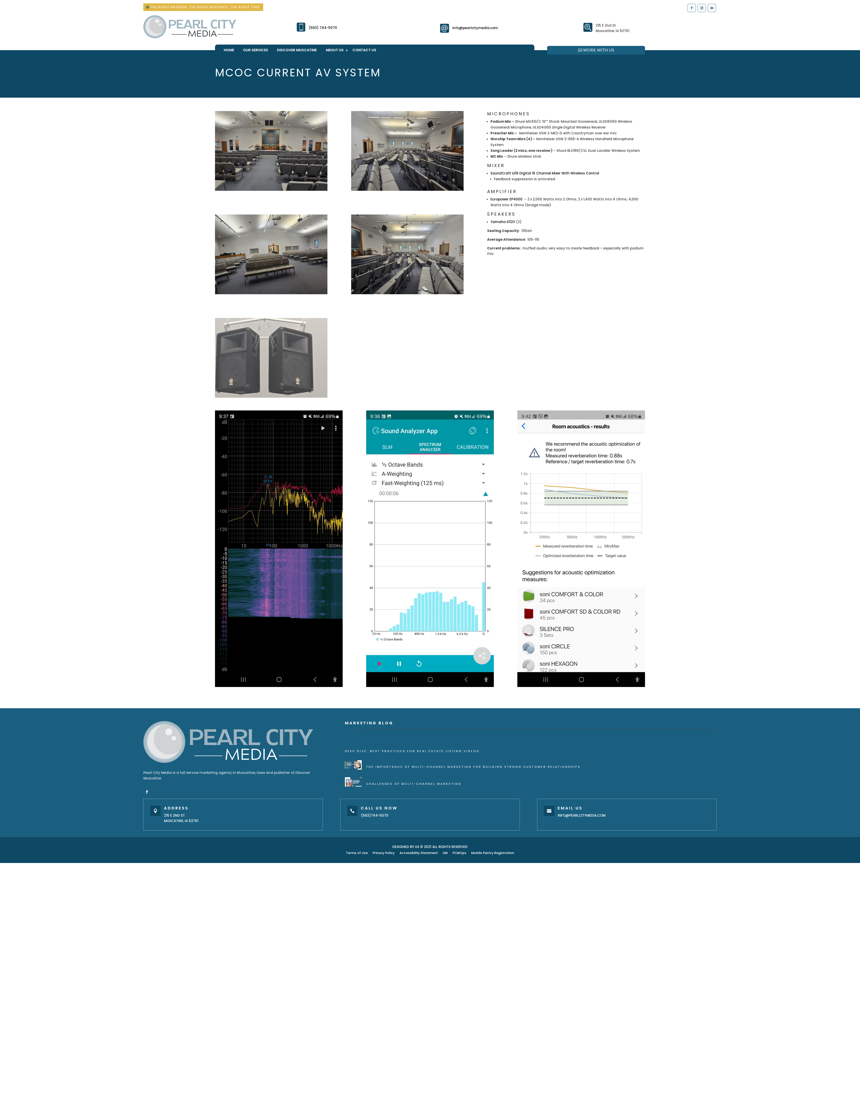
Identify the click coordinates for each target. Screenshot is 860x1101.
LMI (445, 853)
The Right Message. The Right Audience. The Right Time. (205, 7)
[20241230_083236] (271, 396)
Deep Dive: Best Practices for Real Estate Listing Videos (412, 751)
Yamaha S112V (502, 221)
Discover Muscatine (297, 50)
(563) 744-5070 (323, 27)
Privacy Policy (384, 853)
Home (229, 50)
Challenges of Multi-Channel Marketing (413, 784)
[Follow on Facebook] (691, 8)
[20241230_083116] (407, 293)
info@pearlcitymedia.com (475, 28)
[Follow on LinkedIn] (712, 8)
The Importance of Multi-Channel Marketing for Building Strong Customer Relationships (473, 767)
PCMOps (459, 853)
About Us (335, 50)
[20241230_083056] (271, 293)
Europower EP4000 (506, 199)
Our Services (255, 50)
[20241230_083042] (407, 189)
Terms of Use (357, 853)
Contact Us (364, 50)
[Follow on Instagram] (701, 8)
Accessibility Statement (419, 853)
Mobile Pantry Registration (492, 853)
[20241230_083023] (271, 189)
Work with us (598, 50)
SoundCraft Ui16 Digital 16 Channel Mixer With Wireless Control (545, 173)
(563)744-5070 (374, 815)
